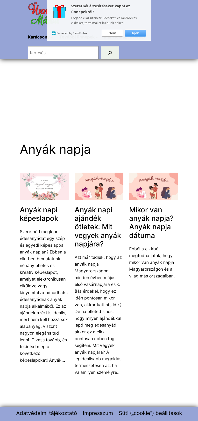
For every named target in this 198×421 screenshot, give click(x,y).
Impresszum (98, 413)
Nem (112, 33)
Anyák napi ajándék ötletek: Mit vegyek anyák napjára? (98, 227)
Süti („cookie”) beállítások (150, 413)
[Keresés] (110, 52)
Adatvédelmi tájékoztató (46, 413)
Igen (135, 33)
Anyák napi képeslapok (39, 214)
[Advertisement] (99, 95)
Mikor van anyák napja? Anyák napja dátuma (151, 223)
